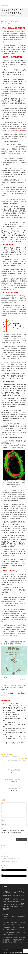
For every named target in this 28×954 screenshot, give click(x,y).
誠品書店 (11, 687)
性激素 (9, 895)
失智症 (5, 748)
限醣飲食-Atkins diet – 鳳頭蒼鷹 (12, 932)
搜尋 (4, 695)
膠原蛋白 (8, 904)
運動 (8, 906)
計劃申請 (4, 906)
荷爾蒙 (19, 904)
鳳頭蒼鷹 (4, 5)
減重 (7, 898)
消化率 (22, 895)
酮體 (15, 906)
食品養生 (18, 950)
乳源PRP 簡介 (4, 855)
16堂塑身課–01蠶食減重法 (6, 860)
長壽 (20, 906)
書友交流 (13, 950)
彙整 (2, 874)
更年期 (17, 895)
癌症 (8, 901)
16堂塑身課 (5, 889)
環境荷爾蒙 (15, 899)
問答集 (7, 892)
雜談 (4, 909)
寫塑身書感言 (20, 917)
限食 (22, 906)
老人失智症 (12, 15)
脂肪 (21, 901)
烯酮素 (11, 899)
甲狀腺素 (4, 901)
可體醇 (23, 889)
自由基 (16, 904)
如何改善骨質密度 (5, 856)
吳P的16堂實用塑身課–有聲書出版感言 (9, 861)
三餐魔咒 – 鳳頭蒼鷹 (9, 917)
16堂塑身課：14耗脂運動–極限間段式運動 (10, 858)
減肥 (3, 899)
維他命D (15, 901)
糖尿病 (10, 901)
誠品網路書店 (21, 685)
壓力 (24, 892)
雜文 (22, 950)
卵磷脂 (20, 889)
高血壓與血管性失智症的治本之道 (14, 779)
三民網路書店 (11, 685)
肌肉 (18, 901)
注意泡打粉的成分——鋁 (14, 788)
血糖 (22, 904)
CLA (14, 889)
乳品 (16, 889)
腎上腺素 (4, 904)
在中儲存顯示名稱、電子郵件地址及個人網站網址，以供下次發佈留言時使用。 (13, 831)
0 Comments (7, 23)
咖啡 (3, 892)
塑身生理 (18, 892)
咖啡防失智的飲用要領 (14, 770)
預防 (7, 909)
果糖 (19, 895)
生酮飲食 (22, 899)
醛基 (17, 906)
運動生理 (11, 906)
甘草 (19, 899)
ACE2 (8, 889)
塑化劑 (12, 892)
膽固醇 (12, 904)
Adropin (11, 889)
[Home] (2, 15)
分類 (2, 867)
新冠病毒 (13, 895)
